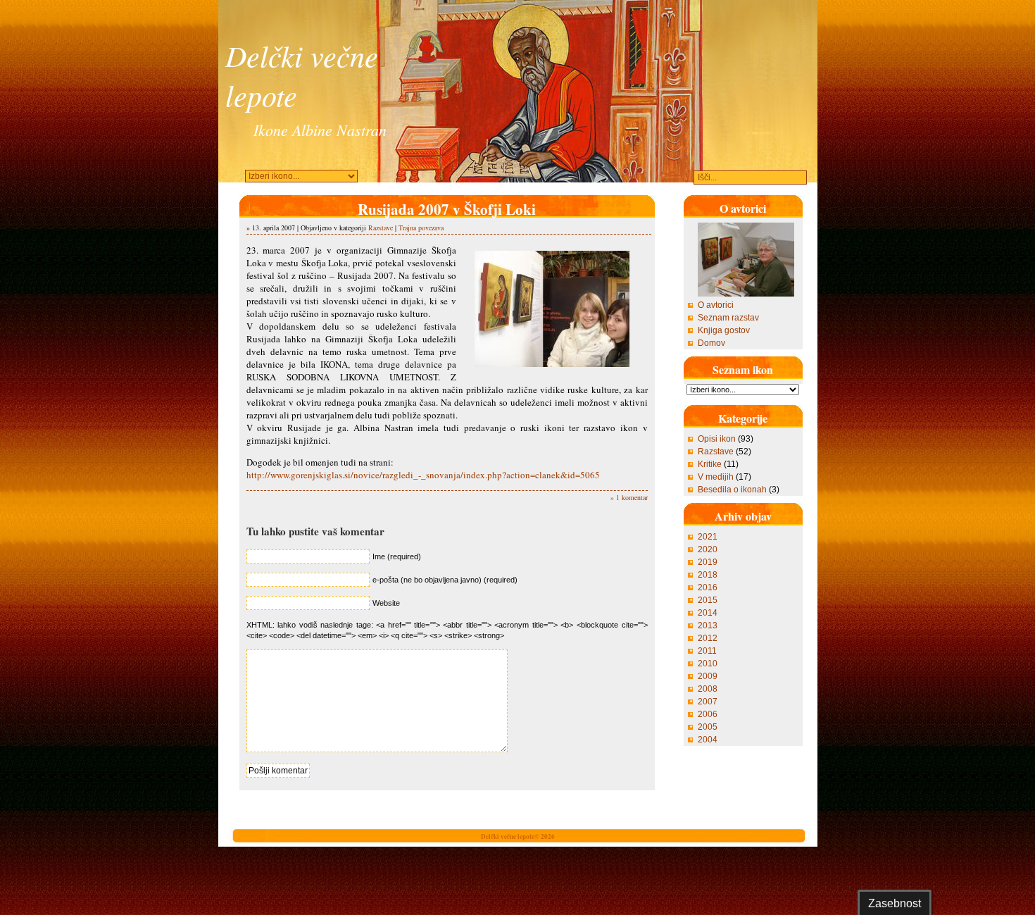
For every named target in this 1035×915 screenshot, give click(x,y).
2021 (707, 537)
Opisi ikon (717, 439)
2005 (707, 727)
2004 (707, 740)
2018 (707, 575)
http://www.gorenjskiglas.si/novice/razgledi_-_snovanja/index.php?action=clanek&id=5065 (423, 474)
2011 (707, 651)
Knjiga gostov (724, 330)
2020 (707, 549)
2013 (707, 625)
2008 (707, 689)
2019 (707, 562)
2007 (707, 702)
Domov (711, 343)
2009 (707, 676)
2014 (707, 613)
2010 (707, 663)
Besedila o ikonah (732, 489)
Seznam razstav (728, 318)
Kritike (710, 464)
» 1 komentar (629, 497)
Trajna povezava (421, 227)
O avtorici (716, 305)
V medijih (716, 477)
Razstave (380, 227)
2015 (707, 600)
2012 (707, 638)
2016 (707, 587)
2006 (707, 714)
